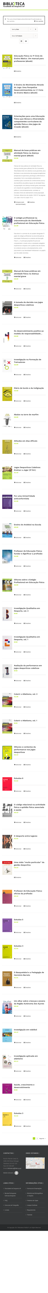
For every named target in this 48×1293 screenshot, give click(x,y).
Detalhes (18, 71)
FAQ (6, 1200)
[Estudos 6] (7, 784)
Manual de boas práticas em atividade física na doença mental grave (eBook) (27, 153)
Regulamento (31, 1210)
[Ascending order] (35, 29)
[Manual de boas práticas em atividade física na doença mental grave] (7, 276)
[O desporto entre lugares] (7, 842)
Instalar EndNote (32, 1205)
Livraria (7, 1210)
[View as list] (26, 41)
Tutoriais (29, 1215)
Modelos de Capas (32, 1200)
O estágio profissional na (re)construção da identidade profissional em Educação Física (29, 220)
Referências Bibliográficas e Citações (35, 1194)
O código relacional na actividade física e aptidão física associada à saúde (29, 807)
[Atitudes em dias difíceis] (7, 447)
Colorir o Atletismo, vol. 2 (25, 694)
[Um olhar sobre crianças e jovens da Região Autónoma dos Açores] (7, 1007)
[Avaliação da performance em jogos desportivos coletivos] (7, 671)
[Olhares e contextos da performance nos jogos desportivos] (7, 753)
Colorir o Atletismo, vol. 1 (25, 720)
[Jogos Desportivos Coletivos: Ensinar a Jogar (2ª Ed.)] (7, 473)
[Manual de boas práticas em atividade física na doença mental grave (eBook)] (7, 155)
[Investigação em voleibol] (7, 1035)
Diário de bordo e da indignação (29, 388)
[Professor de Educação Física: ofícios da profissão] (7, 897)
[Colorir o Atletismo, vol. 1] (7, 726)
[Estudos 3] (7, 1119)
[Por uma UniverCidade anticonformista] (7, 502)
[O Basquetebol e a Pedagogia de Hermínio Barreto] (7, 978)
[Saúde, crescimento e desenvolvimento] (7, 1088)
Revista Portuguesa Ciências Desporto (10, 1194)
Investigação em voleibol (25, 1030)
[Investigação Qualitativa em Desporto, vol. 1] (7, 643)
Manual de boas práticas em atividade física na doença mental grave (27, 273)
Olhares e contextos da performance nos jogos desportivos (25, 749)
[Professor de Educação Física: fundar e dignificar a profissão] (7, 556)
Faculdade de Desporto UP (13, 1188)
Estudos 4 (18, 946)
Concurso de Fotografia (12, 1205)
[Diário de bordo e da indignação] (7, 394)
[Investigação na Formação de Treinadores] (7, 365)
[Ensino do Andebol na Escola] (7, 530)
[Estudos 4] (7, 952)
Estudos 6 (18, 778)
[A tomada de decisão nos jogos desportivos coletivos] (7, 308)
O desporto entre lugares (25, 836)
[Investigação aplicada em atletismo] (7, 1062)
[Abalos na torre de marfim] (7, 420)
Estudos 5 (18, 919)
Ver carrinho (39, 21)
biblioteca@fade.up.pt (14, 1168)
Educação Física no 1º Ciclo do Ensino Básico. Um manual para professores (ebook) (29, 58)
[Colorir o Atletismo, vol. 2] (7, 700)
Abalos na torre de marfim (26, 414)
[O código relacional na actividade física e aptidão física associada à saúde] (7, 810)
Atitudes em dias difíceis (25, 441)
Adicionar (18, 257)
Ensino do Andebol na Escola (27, 525)
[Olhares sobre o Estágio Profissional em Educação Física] (7, 585)
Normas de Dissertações (34, 1188)
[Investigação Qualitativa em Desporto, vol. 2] (7, 614)
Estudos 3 (18, 1113)
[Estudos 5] (7, 925)
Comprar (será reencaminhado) (20, 203)
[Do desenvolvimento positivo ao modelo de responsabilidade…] (7, 337)
